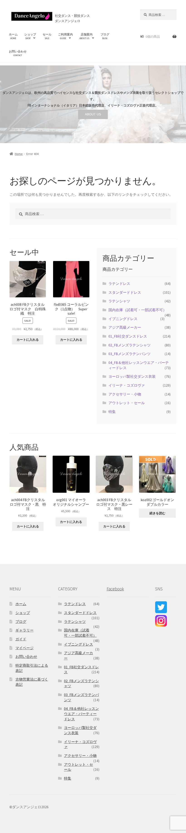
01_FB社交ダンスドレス (127, 336)
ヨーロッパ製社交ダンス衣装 (132, 376)
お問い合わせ (18, 53)
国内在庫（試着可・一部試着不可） (137, 310)
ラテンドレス (119, 283)
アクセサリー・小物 (124, 394)
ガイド (20, 639)
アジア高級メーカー (124, 327)
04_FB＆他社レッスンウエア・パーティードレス (81, 713)
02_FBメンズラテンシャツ (129, 345)
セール (47, 36)
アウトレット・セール (126, 402)
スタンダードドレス (124, 292)
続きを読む (157, 513)
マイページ (24, 648)
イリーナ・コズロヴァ (126, 385)
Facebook (115, 589)
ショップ (30, 36)
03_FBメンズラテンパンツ (129, 353)
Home (19, 154)
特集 (112, 411)
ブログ (104, 36)
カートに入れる (28, 340)
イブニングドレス (122, 318)
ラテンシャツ (119, 301)
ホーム (13, 36)
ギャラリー (24, 630)
